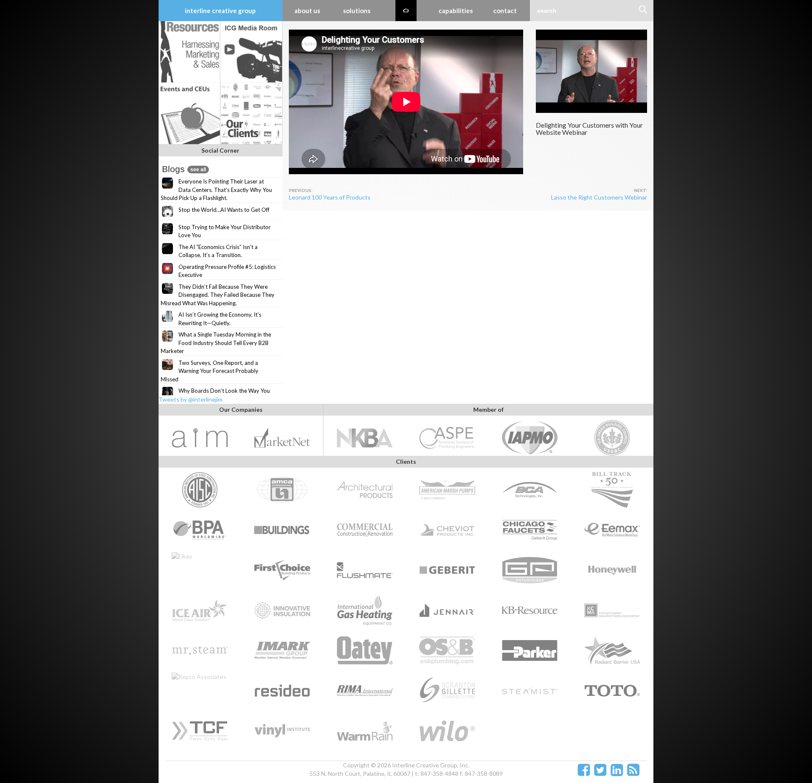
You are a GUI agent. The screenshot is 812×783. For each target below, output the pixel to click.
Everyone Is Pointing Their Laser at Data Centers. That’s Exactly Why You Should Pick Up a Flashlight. (216, 189)
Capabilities (456, 10)
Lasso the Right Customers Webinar (599, 197)
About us (307, 10)
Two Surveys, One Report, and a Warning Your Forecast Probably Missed (209, 371)
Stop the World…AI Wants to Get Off (223, 209)
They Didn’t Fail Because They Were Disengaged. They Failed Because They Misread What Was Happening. (217, 295)
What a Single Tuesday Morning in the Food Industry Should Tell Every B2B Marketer (216, 342)
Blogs (184, 169)
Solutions (356, 10)
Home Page (406, 10)
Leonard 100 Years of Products (329, 197)
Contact (505, 10)
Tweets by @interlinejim (190, 399)
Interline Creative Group (220, 10)
